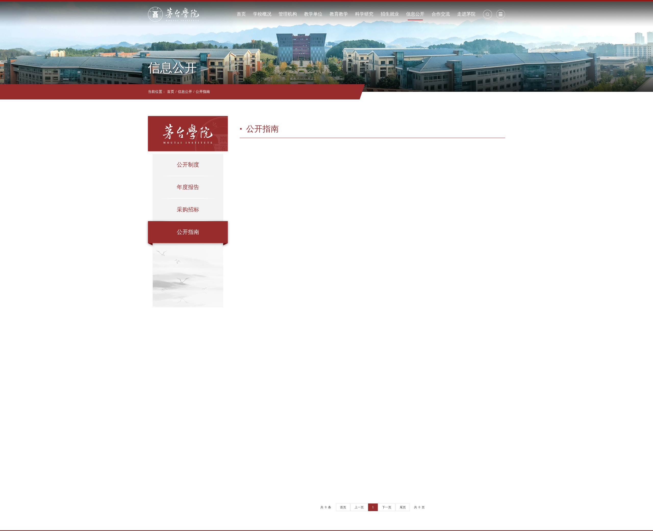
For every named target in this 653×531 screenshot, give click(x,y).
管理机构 (288, 14)
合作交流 (441, 14)
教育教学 (339, 14)
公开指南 (203, 92)
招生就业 (390, 14)
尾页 (403, 507)
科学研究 (364, 14)
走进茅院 (466, 14)
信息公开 (415, 14)
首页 (241, 14)
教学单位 (313, 14)
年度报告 (188, 187)
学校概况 (262, 14)
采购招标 (188, 209)
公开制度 (188, 164)
